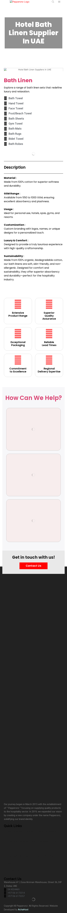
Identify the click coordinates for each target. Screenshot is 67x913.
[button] (6, 69)
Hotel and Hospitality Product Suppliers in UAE (32, 841)
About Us (12, 848)
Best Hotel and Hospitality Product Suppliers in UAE (32, 833)
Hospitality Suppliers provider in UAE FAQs (30, 856)
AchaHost (23, 909)
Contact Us (13, 870)
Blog (9, 863)
